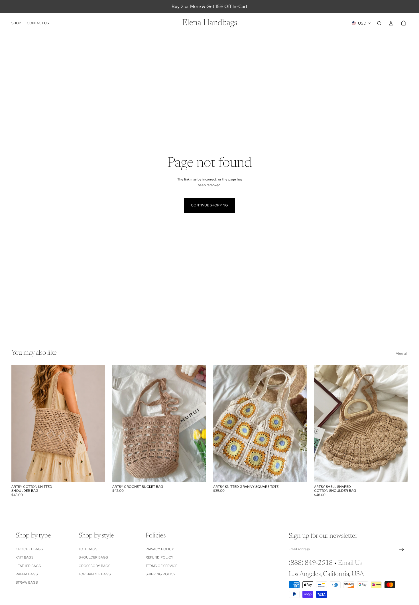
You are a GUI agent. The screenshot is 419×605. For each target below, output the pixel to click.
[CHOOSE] (96, 473)
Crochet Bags (29, 549)
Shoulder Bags (93, 557)
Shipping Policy (161, 574)
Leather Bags (28, 565)
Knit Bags (24, 557)
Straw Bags (27, 582)
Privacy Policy (160, 549)
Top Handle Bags (95, 574)
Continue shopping (209, 205)
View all (402, 353)
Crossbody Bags (94, 565)
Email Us (350, 563)
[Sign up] (402, 549)
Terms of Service (161, 565)
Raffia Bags (27, 574)
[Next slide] (96, 423)
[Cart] (403, 23)
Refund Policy (159, 557)
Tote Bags (88, 549)
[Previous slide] (20, 423)
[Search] (379, 23)
